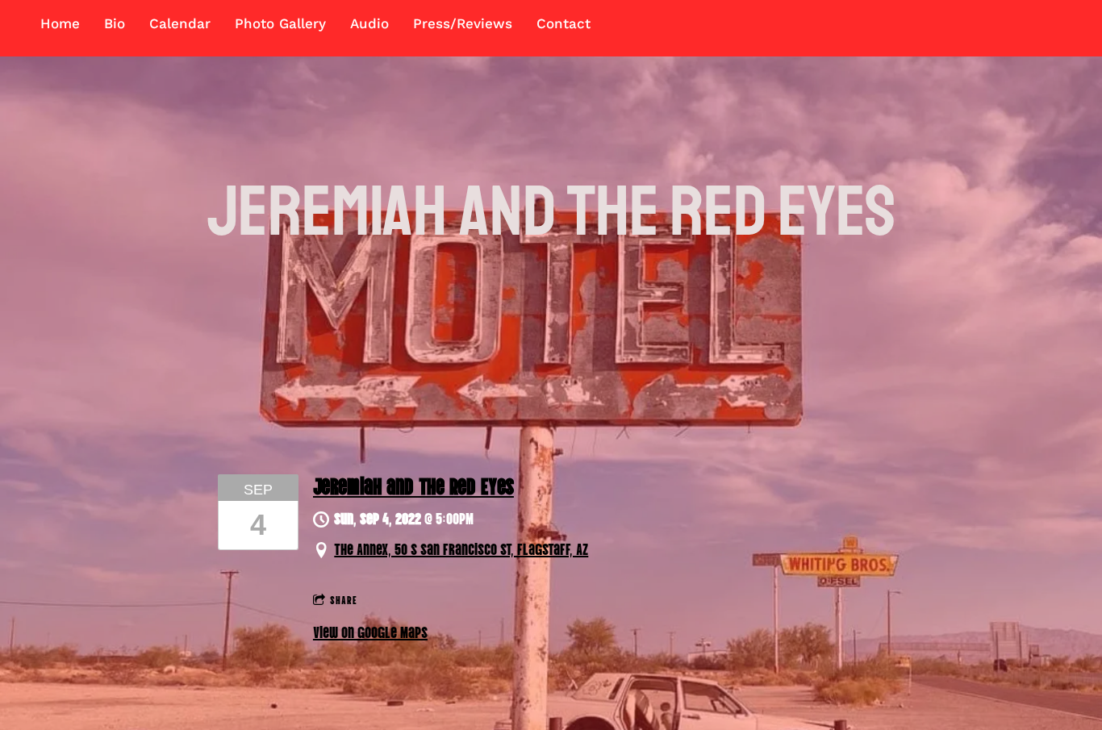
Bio (114, 23)
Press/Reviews (462, 23)
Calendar (180, 23)
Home (60, 23)
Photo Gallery (280, 23)
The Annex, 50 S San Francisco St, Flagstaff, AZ (461, 547)
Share (343, 599)
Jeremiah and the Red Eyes (413, 484)
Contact (563, 23)
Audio (369, 23)
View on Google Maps (370, 630)
